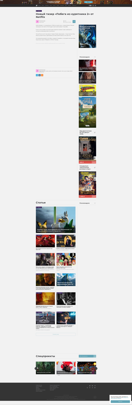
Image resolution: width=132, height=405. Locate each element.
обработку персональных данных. (119, 398)
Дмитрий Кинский (42, 20)
